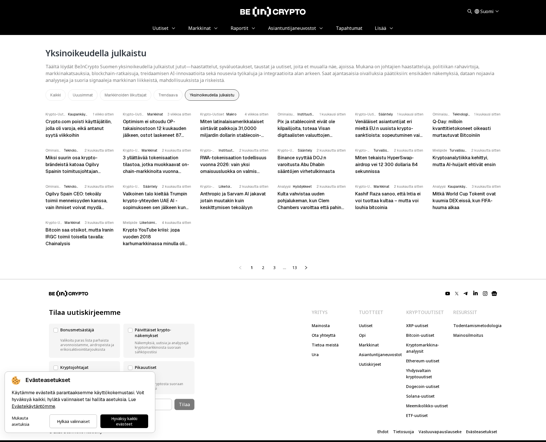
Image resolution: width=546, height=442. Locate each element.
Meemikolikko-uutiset (427, 405)
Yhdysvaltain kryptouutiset (419, 373)
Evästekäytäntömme (33, 406)
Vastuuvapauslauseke (440, 431)
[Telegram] (466, 293)
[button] (84, 341)
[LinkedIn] (475, 293)
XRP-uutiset (417, 325)
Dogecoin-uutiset (422, 386)
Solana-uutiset (420, 396)
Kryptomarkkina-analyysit (422, 348)
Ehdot (382, 431)
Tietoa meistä (325, 345)
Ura (315, 354)
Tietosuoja (403, 431)
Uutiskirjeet (370, 364)
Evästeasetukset (481, 431)
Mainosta (321, 325)
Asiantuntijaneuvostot (380, 354)
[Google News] (494, 293)
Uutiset (366, 325)
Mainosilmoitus (468, 335)
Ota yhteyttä (324, 335)
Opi (362, 335)
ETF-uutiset (417, 415)
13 (294, 267)
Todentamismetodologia (477, 325)
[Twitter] (457, 293)
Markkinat (369, 345)
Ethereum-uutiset (422, 360)
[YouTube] (447, 293)
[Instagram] (485, 293)
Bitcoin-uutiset (420, 335)
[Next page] (306, 267)
